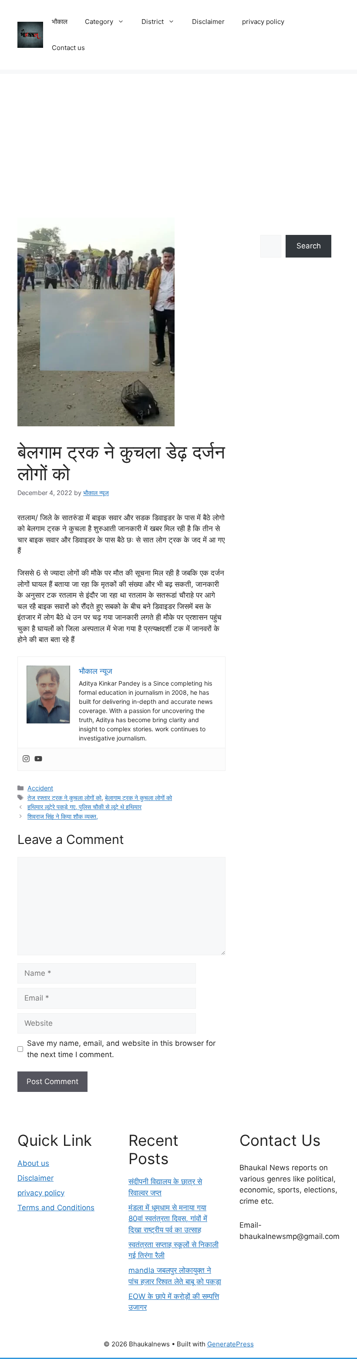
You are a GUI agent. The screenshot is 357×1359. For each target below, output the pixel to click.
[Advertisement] (178, 135)
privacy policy (263, 21)
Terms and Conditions (55, 1207)
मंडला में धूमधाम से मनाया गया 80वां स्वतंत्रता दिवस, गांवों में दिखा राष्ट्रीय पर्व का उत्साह (167, 1218)
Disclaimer (208, 21)
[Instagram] (26, 759)
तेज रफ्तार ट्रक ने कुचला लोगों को (64, 797)
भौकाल (59, 21)
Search (308, 245)
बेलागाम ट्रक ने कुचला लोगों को (138, 797)
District (152, 21)
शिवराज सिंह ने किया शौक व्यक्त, (62, 816)
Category (99, 21)
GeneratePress (230, 1344)
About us (33, 1163)
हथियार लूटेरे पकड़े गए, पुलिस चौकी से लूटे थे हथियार (84, 806)
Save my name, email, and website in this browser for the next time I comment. (121, 1049)
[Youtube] (38, 759)
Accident (40, 788)
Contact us (68, 48)
